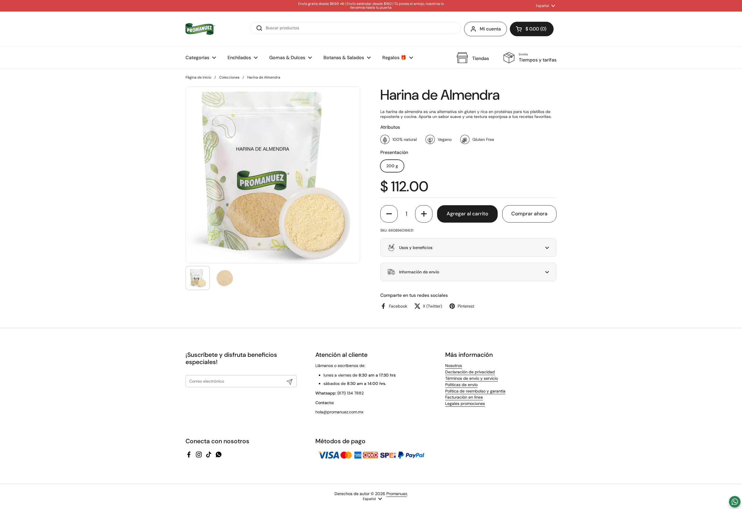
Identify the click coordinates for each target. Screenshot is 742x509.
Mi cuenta (490, 29)
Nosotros (453, 365)
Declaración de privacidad (470, 372)
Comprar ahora (529, 213)
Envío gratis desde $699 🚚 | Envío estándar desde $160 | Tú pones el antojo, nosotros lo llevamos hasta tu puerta (371, 6)
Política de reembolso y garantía (475, 391)
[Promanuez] (200, 29)
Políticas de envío (461, 384)
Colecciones (229, 77)
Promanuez (396, 493)
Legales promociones (465, 403)
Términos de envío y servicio (471, 378)
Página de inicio (198, 77)
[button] (532, 29)
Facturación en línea (464, 397)
